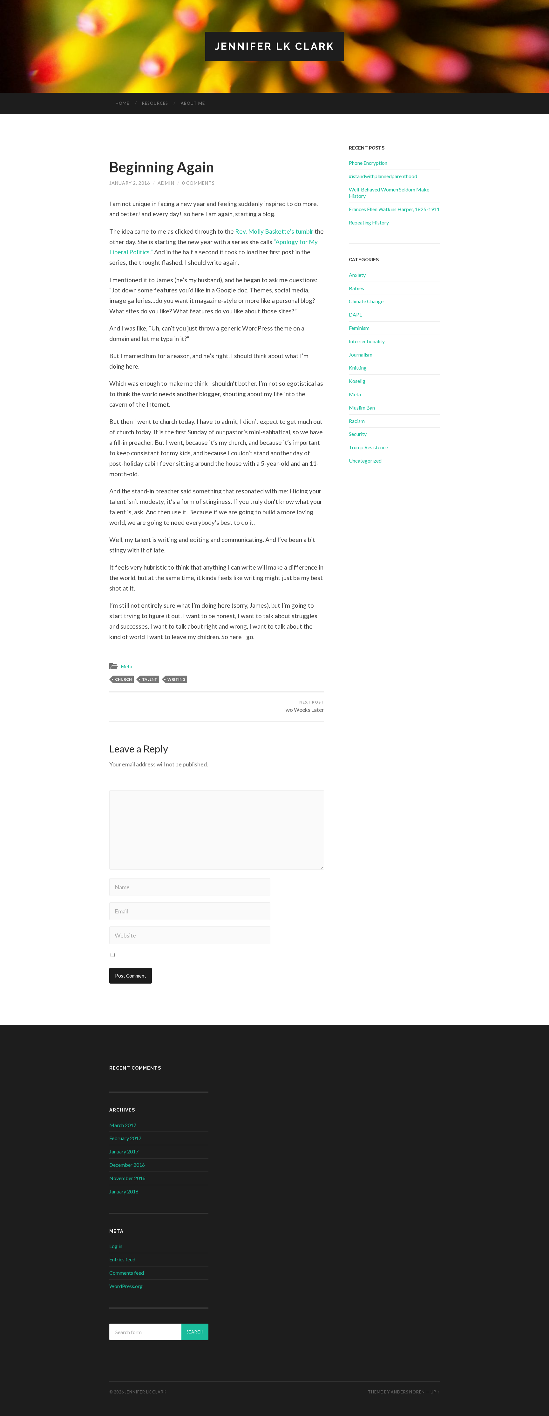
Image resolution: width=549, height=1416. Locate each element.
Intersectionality (367, 341)
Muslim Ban (362, 407)
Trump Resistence (368, 447)
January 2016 (124, 1191)
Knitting (358, 367)
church (123, 679)
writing (176, 679)
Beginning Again (161, 167)
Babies (356, 288)
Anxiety (357, 275)
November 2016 (127, 1178)
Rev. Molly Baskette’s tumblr (274, 231)
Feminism (359, 328)
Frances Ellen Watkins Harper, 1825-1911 (394, 209)
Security (358, 434)
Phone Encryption (368, 163)
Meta (126, 666)
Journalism (360, 354)
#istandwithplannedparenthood (383, 176)
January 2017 (124, 1151)
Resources (155, 103)
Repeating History (369, 222)
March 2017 (122, 1125)
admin (166, 183)
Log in (115, 1246)
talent (149, 679)
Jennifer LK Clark (275, 46)
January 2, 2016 (129, 183)
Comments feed (126, 1273)
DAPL (355, 314)
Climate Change (366, 301)
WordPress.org (126, 1286)
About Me (193, 103)
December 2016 (127, 1165)
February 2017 (125, 1138)
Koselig (357, 381)
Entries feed (122, 1259)
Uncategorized (365, 461)
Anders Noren (408, 1391)
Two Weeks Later (303, 706)
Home (122, 103)
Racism (357, 421)
